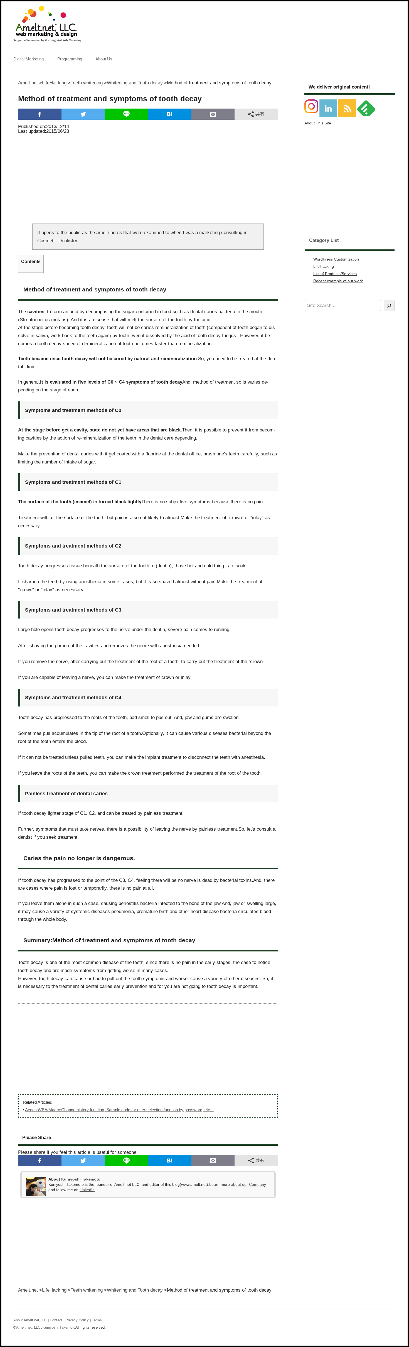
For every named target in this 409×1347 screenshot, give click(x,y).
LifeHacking (323, 266)
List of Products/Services (335, 273)
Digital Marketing (28, 59)
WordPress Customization (336, 259)
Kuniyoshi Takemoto (80, 1179)
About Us (103, 59)
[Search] (389, 305)
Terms (97, 1320)
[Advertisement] (148, 177)
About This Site (317, 123)
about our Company (248, 1184)
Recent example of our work (338, 281)
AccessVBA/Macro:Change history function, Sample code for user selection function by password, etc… (119, 1109)
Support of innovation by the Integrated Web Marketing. (47, 40)
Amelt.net (28, 82)
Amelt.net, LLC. (28, 1327)
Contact (56, 1320)
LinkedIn (87, 1189)
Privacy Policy (77, 1320)
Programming (69, 59)
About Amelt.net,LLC (30, 1320)
